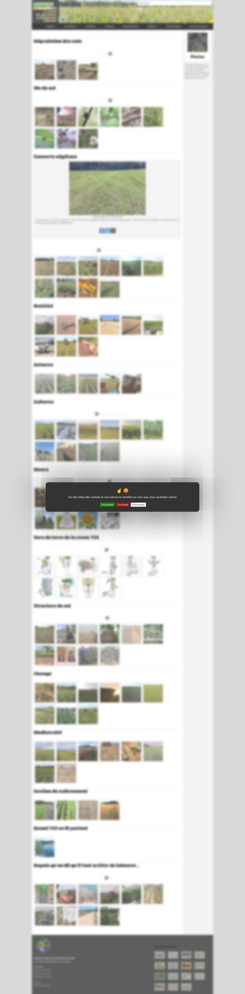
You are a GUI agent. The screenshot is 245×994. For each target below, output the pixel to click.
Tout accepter (107, 504)
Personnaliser (138, 504)
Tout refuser (122, 504)
